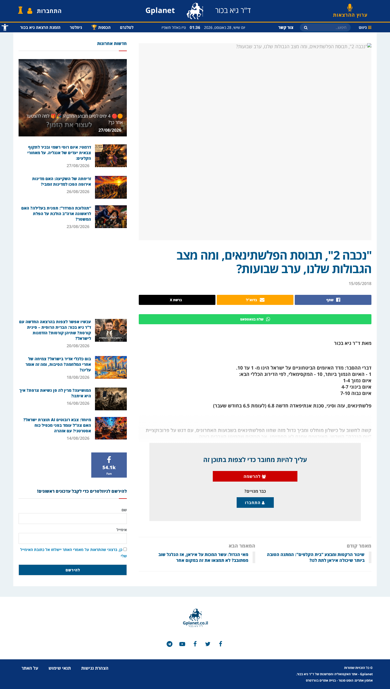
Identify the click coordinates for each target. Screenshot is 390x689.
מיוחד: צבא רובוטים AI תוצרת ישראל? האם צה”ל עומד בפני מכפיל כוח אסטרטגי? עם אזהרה (57, 425)
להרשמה (253, 476)
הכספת (101, 27)
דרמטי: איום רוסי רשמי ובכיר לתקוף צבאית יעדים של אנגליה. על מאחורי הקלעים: (59, 152)
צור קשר (285, 27)
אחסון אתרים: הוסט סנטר (356, 680)
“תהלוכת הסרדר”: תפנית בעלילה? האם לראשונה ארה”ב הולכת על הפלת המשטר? (56, 213)
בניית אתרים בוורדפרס (321, 680)
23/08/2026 (78, 226)
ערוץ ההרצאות (350, 13)
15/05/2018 (360, 283)
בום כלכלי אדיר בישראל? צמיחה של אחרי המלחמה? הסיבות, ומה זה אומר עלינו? (58, 364)
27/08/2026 (110, 130)
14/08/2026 (78, 438)
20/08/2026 (78, 346)
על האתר (29, 668)
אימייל (121, 529)
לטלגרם (126, 27)
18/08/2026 (78, 377)
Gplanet (366, 674)
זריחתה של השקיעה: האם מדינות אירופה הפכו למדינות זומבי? (61, 181)
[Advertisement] (72, 274)
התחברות (49, 11)
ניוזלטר (76, 27)
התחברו (253, 502)
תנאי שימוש (60, 668)
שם (124, 509)
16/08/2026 (78, 403)
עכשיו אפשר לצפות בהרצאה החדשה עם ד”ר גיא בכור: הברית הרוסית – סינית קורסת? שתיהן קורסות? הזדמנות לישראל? (55, 330)
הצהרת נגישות (95, 668)
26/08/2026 (78, 191)
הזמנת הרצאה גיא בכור (40, 27)
